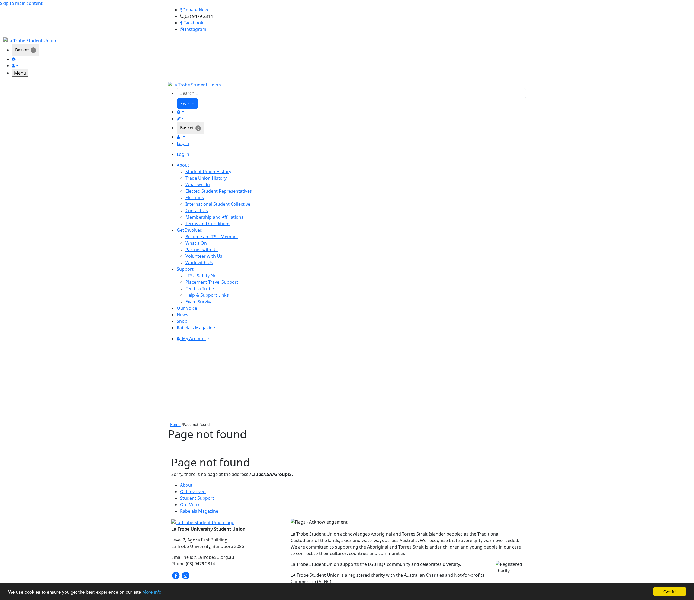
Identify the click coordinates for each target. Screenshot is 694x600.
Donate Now (195, 10)
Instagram (195, 29)
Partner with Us (201, 250)
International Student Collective (217, 204)
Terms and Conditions (207, 224)
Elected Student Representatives (218, 191)
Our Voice (190, 505)
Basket (22, 50)
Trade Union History (206, 178)
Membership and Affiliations (214, 217)
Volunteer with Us (203, 256)
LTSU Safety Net (201, 276)
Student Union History (208, 172)
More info (151, 591)
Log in (183, 143)
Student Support (197, 498)
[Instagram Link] (185, 575)
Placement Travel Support (211, 282)
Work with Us (199, 263)
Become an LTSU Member (211, 237)
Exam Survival (199, 302)
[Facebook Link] (176, 575)
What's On (196, 243)
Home (175, 424)
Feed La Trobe (199, 289)
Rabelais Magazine (199, 511)
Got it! (669, 591)
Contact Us (196, 211)
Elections (194, 198)
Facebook (192, 23)
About (186, 485)
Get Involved (193, 492)
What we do (197, 185)
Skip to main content (21, 3)
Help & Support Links (207, 295)
